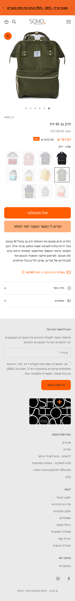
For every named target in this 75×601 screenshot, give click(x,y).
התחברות (65, 566)
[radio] (62, 158)
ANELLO (9, 117)
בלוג (68, 477)
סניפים (66, 442)
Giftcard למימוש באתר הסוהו (52, 470)
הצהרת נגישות (62, 545)
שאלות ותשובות (61, 531)
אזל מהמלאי (37, 212)
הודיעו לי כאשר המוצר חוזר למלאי (37, 226)
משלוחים (65, 518)
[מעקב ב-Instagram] (58, 579)
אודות (67, 449)
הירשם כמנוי (56, 385)
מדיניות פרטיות (61, 504)
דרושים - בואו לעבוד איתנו (54, 456)
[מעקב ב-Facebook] (69, 579)
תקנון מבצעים (62, 511)
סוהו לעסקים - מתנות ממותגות (51, 463)
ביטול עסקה (63, 524)
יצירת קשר (64, 538)
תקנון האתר (63, 497)
